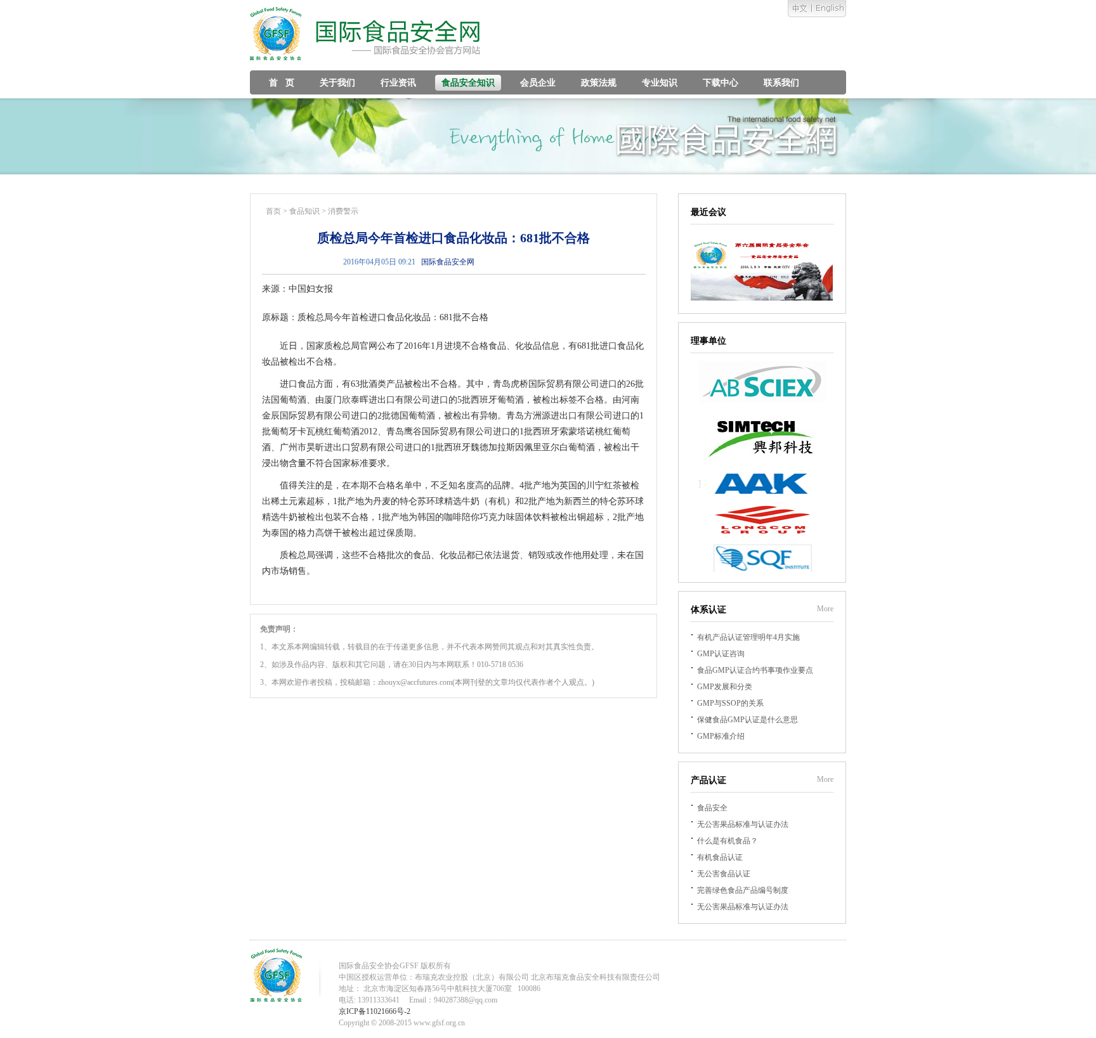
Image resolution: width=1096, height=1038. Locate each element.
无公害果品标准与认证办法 (742, 824)
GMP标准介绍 (721, 736)
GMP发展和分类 (724, 686)
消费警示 (343, 211)
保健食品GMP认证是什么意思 (747, 719)
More (825, 608)
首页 (273, 211)
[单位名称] (762, 400)
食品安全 (712, 807)
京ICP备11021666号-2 (374, 1011)
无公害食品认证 (723, 873)
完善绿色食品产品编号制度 (742, 890)
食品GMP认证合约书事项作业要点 (755, 670)
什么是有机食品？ (727, 840)
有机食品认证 (720, 857)
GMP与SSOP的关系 (730, 703)
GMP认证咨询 (721, 653)
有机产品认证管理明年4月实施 (748, 637)
